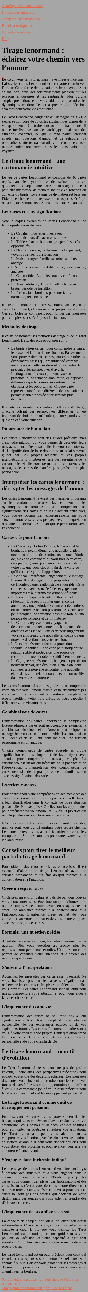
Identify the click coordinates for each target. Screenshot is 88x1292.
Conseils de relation (16, 32)
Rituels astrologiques (17, 26)
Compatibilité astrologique (21, 19)
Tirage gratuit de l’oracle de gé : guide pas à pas (37, 1288)
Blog (5, 39)
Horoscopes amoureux (18, 12)
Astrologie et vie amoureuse (22, 6)
